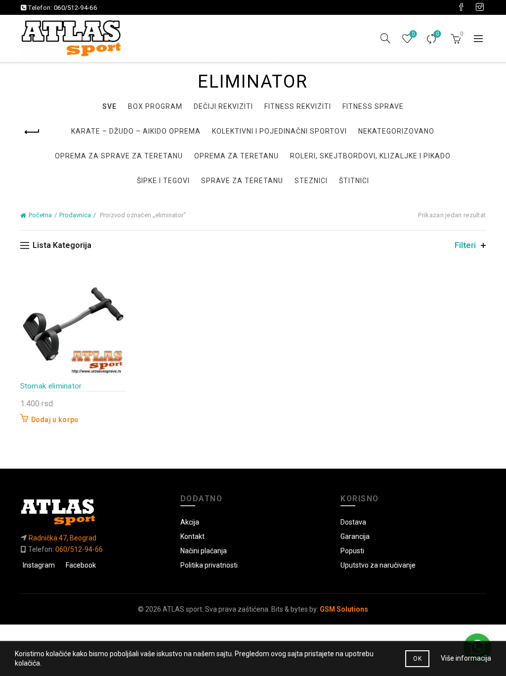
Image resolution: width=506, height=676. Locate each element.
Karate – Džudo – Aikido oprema (136, 131)
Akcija (189, 522)
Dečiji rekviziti (223, 106)
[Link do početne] (93, 512)
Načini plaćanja (203, 551)
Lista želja (413, 34)
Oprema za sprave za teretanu (119, 156)
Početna (40, 215)
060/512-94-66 (75, 7)
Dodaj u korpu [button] (55, 420)
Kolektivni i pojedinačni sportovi (279, 131)
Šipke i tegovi (163, 181)
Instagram (39, 565)
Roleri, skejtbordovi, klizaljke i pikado (370, 156)
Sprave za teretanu (242, 181)
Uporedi (437, 34)
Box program (155, 106)
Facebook (81, 565)
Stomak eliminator (51, 386)
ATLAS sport (182, 609)
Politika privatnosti (209, 565)
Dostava (353, 522)
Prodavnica (75, 215)
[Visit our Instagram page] (480, 7)
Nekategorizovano (396, 131)
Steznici (311, 181)
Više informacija (466, 658)
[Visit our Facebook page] (461, 7)
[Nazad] (32, 132)
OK (417, 658)
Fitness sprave (373, 106)
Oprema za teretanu (236, 156)
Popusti (352, 551)
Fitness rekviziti (297, 106)
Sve (109, 106)
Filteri (465, 245)
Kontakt (192, 536)
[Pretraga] (385, 38)
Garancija (355, 536)
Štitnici (354, 181)
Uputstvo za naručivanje (378, 565)
